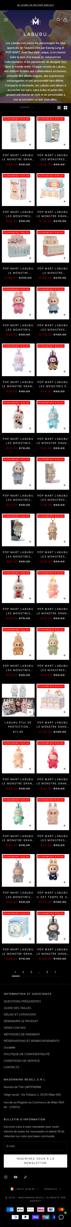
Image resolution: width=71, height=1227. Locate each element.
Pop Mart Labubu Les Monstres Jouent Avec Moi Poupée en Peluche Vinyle (52, 328)
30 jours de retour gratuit (35, 5)
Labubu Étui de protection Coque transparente (18, 725)
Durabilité (9, 1047)
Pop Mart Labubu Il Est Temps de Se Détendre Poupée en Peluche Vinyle (53, 895)
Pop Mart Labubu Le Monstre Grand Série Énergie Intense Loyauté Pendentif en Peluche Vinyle (53, 611)
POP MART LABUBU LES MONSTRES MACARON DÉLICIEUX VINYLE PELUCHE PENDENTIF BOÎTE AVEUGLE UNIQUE (52, 158)
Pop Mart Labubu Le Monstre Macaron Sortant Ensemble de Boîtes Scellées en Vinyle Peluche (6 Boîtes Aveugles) (18, 271)
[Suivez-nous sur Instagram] (6, 1177)
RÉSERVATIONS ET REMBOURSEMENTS (31, 1040)
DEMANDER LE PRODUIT (21, 1021)
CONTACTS (11, 1067)
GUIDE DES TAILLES (17, 1008)
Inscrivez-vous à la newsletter (36, 1161)
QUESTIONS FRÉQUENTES (22, 1001)
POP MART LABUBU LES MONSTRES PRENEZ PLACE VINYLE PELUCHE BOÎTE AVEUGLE (18, 214)
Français (50, 1189)
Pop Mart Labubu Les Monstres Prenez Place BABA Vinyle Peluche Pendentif (18, 668)
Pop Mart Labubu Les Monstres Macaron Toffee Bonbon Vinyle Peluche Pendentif (52, 555)
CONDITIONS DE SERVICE (22, 1060)
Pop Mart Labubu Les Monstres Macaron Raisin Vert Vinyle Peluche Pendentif (52, 668)
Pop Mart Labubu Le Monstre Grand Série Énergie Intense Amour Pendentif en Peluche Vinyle (53, 782)
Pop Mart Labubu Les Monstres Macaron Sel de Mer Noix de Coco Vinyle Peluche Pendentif (18, 498)
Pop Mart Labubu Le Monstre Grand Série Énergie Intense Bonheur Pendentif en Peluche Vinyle (18, 782)
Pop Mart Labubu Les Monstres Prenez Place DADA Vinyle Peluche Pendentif (52, 838)
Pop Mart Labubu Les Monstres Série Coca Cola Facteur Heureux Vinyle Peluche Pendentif (18, 611)
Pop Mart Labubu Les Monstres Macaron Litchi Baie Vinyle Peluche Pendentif (18, 328)
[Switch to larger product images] (59, 108)
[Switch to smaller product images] (65, 108)
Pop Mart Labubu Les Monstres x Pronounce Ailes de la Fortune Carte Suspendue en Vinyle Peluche (52, 384)
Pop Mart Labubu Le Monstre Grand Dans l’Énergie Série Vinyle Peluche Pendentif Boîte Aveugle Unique (18, 158)
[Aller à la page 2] (55, 972)
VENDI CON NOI (15, 1027)
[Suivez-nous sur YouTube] (15, 1177)
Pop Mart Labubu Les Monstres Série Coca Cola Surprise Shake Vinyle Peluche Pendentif (18, 441)
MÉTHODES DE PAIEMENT (22, 1034)
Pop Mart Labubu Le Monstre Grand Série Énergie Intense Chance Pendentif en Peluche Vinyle (18, 384)
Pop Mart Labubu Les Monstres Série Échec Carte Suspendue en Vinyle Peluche (53, 498)
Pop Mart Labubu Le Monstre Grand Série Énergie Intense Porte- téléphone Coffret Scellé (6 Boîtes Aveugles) (53, 725)
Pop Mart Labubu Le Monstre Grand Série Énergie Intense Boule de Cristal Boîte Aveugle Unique (18, 952)
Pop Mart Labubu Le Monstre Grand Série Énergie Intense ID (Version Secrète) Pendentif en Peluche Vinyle (53, 952)
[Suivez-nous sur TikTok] (25, 1177)
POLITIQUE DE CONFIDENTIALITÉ (27, 1054)
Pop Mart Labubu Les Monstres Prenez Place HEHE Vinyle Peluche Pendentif (18, 895)
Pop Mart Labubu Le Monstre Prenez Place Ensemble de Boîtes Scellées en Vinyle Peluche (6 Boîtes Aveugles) (53, 271)
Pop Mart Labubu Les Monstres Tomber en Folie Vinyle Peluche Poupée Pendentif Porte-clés (18, 555)
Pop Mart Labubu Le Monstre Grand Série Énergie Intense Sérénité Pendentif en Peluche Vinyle (18, 838)
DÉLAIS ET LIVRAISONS (20, 1014)
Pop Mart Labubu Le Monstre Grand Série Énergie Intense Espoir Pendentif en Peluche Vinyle (53, 441)
